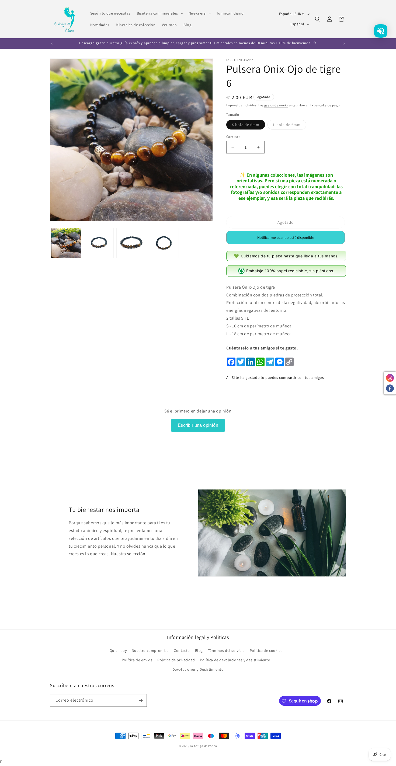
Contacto (182, 650)
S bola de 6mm (248, 126)
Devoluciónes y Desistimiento (198, 669)
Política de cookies (266, 650)
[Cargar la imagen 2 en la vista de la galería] (99, 243)
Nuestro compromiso (150, 650)
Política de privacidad (176, 659)
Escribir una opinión (198, 425)
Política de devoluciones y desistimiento (235, 659)
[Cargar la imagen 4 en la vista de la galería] (164, 243)
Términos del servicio (226, 650)
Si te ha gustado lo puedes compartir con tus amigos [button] (278, 377)
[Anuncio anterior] (52, 43)
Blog (199, 650)
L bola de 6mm (289, 126)
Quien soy (118, 650)
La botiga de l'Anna (203, 746)
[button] (159, 13)
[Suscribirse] (141, 700)
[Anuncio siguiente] (344, 43)
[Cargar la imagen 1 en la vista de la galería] (66, 243)
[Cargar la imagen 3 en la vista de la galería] (131, 243)
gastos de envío (276, 105)
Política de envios (137, 659)
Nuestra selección (128, 554)
